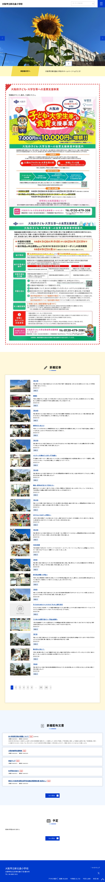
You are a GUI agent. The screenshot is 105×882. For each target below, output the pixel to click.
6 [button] (31, 687)
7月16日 (35, 411)
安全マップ (12, 761)
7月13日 (35, 500)
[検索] (92, 3)
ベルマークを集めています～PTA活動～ (45, 455)
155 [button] (41, 687)
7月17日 (35, 381)
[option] (52, 36)
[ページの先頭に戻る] (102, 879)
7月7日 (35, 634)
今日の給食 (36, 545)
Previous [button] (2, 38)
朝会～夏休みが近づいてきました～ (43, 485)
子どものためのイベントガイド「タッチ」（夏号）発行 (48, 604)
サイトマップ (96, 868)
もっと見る (52, 795)
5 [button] (27, 687)
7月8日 (35, 589)
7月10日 (35, 530)
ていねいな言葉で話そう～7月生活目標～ (45, 619)
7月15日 (35, 440)
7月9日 (35, 560)
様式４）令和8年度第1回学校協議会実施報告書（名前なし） (27, 781)
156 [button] (46, 687)
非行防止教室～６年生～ (40, 575)
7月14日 (35, 470)
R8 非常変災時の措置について (18, 736)
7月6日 (35, 664)
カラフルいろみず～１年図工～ (42, 515)
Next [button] (102, 38)
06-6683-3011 (13, 874)
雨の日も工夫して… (39, 649)
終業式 (35, 396)
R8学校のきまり (13, 771)
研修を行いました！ (38, 425)
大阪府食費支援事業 (15, 750)
